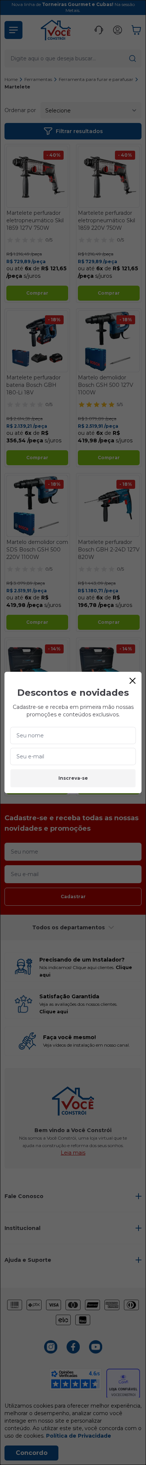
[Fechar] (133, 681)
